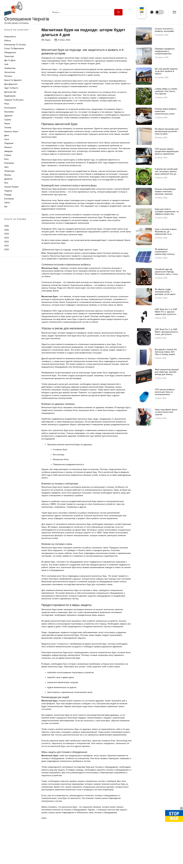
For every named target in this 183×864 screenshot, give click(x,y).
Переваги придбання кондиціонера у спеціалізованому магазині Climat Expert (165, 52)
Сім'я (6, 139)
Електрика (9, 163)
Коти (6, 159)
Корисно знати (11, 131)
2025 (6, 230)
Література (9, 171)
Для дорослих (10, 84)
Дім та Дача (9, 60)
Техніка (7, 127)
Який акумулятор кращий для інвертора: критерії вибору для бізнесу (167, 371)
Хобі (6, 64)
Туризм (7, 119)
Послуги (8, 76)
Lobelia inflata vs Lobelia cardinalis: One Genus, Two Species (166, 91)
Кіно (6, 183)
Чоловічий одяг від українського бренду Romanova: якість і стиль (166, 271)
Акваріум (8, 151)
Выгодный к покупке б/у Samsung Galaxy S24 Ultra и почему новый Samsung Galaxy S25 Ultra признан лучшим (166, 354)
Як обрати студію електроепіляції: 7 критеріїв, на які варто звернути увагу (165, 293)
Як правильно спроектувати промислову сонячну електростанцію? (164, 252)
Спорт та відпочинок (14, 48)
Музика (7, 175)
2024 (6, 234)
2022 (6, 241)
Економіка (9, 112)
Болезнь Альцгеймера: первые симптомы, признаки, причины (165, 191)
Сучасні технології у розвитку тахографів (164, 29)
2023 (6, 238)
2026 (6, 226)
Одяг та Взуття (11, 88)
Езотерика (9, 198)
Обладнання (10, 52)
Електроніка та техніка (15, 44)
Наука (7, 123)
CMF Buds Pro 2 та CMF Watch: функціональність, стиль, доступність (166, 331)
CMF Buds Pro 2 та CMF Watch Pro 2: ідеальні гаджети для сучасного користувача (166, 313)
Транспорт (9, 56)
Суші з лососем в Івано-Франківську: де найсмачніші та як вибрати (166, 232)
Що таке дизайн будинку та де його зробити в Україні (166, 71)
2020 (6, 249)
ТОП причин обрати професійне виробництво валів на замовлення (167, 151)
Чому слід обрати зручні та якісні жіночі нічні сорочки (166, 412)
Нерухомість (10, 36)
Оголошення (10, 108)
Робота (7, 40)
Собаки (7, 155)
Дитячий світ (10, 92)
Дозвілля (8, 179)
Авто (6, 167)
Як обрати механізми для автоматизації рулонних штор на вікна (167, 131)
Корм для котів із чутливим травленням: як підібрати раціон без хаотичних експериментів (167, 212)
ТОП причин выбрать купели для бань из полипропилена (165, 391)
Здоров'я (8, 115)
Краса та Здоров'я (13, 80)
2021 (6, 245)
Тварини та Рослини (13, 100)
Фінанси (8, 147)
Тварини (8, 191)
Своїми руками (11, 187)
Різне (6, 104)
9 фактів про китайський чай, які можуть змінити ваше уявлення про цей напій (166, 172)
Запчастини (9, 72)
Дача (6, 135)
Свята (7, 202)
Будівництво (10, 96)
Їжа (5, 206)
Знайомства (9, 68)
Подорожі (8, 143)
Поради (7, 194)
